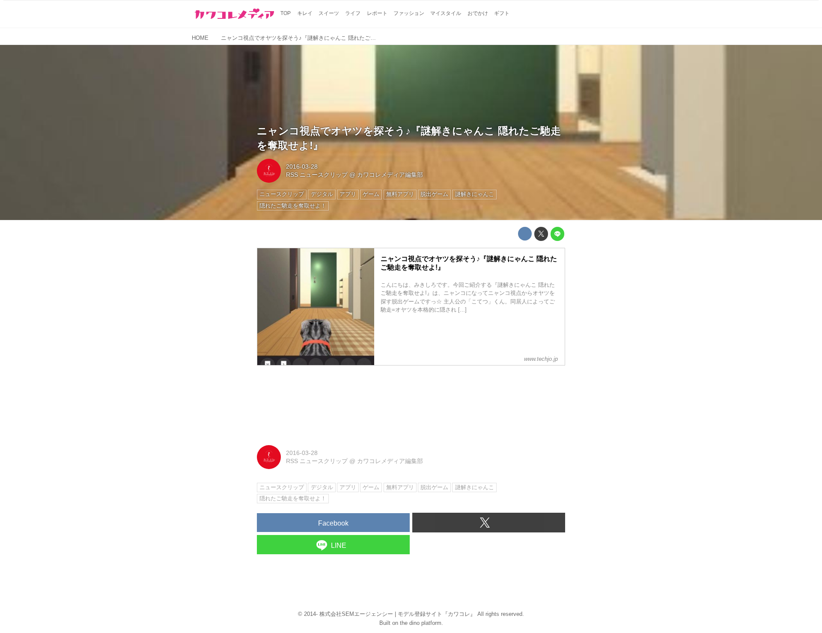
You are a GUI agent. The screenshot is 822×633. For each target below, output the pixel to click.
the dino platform (420, 623)
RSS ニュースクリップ (317, 174)
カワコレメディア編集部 (390, 174)
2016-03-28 (302, 166)
